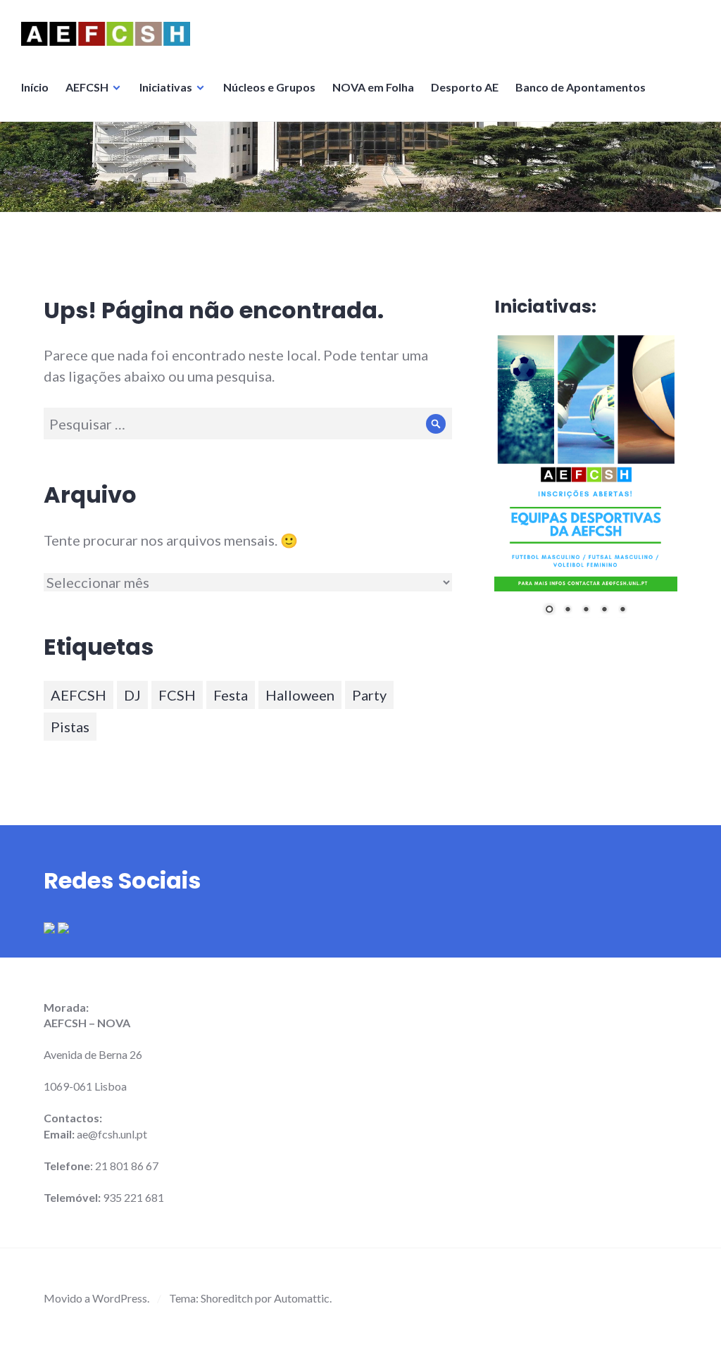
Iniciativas (165, 87)
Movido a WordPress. (96, 1298)
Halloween (299, 694)
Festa (230, 694)
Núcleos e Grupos (269, 87)
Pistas (70, 726)
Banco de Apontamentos (580, 87)
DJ (132, 694)
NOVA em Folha (373, 87)
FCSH (177, 694)
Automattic (302, 1298)
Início (35, 87)
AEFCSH (86, 87)
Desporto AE (465, 87)
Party (369, 694)
